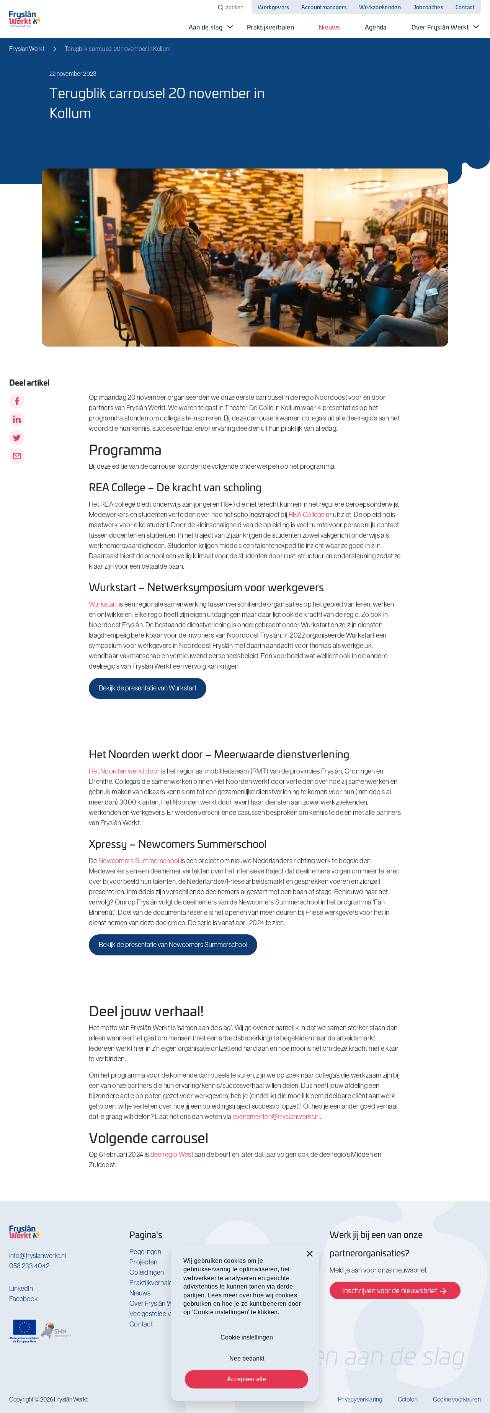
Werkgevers (273, 7)
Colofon (408, 1399)
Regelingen (145, 1252)
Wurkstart (103, 604)
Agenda (376, 27)
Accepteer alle (246, 1379)
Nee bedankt (246, 1358)
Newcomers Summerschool (139, 861)
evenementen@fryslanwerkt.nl (276, 1116)
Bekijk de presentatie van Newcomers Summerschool (173, 945)
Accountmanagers (324, 7)
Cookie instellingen (246, 1337)
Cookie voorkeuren (457, 1399)
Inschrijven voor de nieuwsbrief (390, 1290)
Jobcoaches (428, 7)
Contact (465, 7)
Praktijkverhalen (270, 27)
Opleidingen (146, 1272)
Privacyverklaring (360, 1399)
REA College (307, 514)
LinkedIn (21, 1288)
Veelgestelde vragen (158, 1314)
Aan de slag (205, 27)
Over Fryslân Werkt (440, 27)
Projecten (143, 1262)
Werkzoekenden (380, 7)
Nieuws (329, 27)
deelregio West (171, 1154)
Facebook (23, 1299)
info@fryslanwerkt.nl (37, 1255)
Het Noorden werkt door (124, 771)
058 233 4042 (29, 1266)
